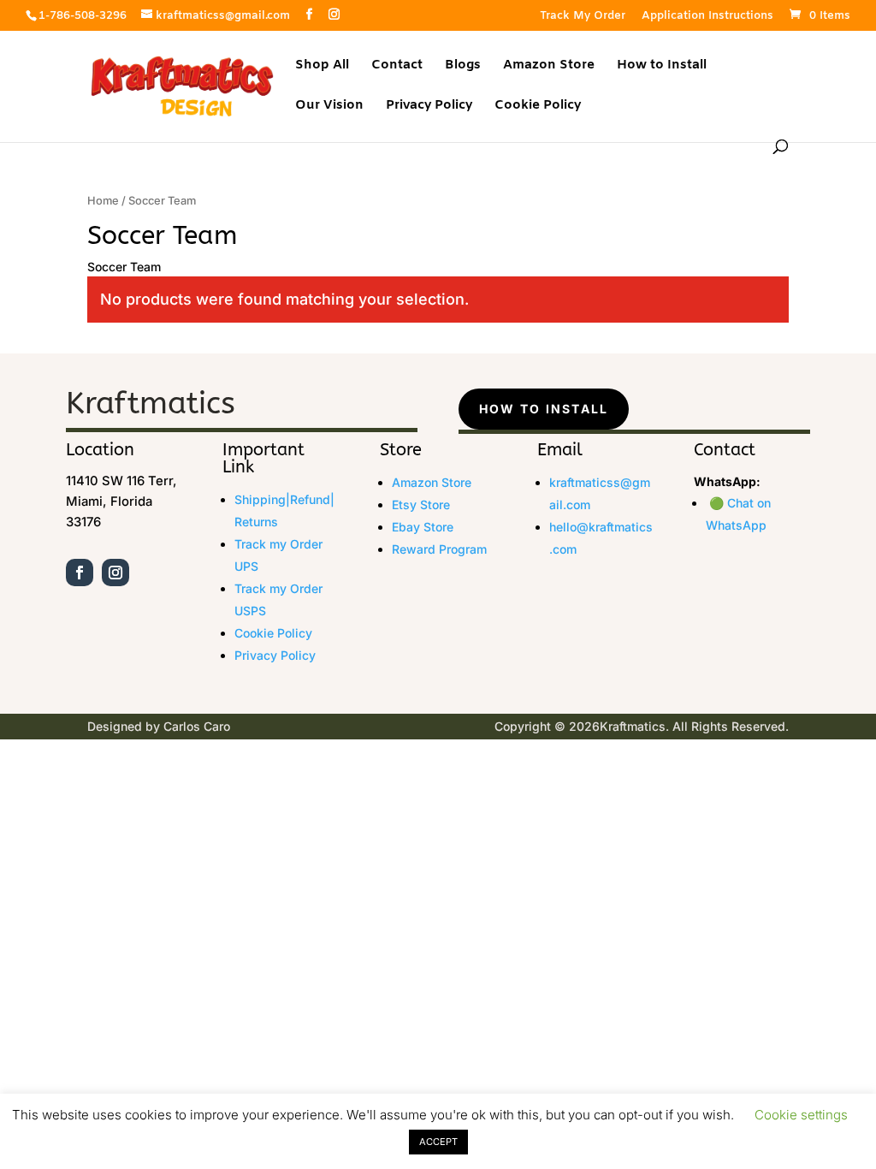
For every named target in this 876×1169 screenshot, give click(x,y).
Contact (397, 66)
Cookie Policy (537, 106)
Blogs (463, 66)
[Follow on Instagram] (115, 572)
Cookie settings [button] (801, 1115)
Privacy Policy (429, 106)
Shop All (322, 66)
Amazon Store (549, 66)
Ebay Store (422, 526)
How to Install (662, 66)
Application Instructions (707, 16)
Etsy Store (421, 504)
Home (103, 200)
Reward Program (439, 549)
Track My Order (582, 16)
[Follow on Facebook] (79, 572)
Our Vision (329, 106)
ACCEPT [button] (438, 1142)
